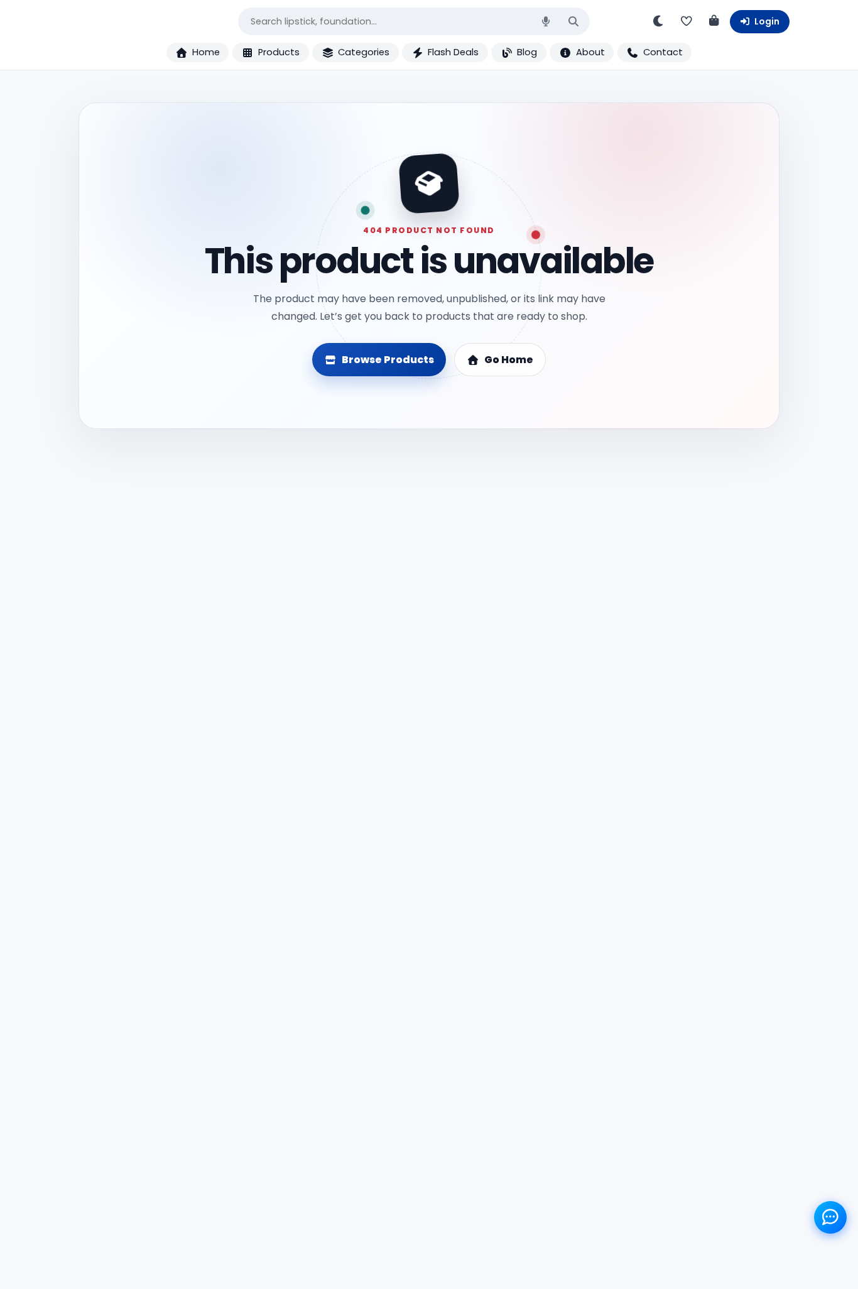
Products (279, 52)
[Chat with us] (830, 1217)
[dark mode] (659, 21)
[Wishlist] (686, 21)
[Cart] (714, 21)
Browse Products (388, 359)
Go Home (508, 359)
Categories (363, 52)
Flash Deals (453, 52)
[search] (573, 22)
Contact (663, 52)
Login (766, 21)
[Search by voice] (546, 21)
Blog (527, 52)
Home (206, 52)
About (590, 52)
